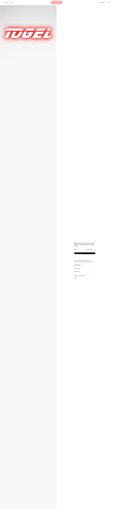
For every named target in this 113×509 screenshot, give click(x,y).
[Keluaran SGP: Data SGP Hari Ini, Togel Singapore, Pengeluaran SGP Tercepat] (95, 242)
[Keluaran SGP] (56, 2)
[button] (28, 33)
